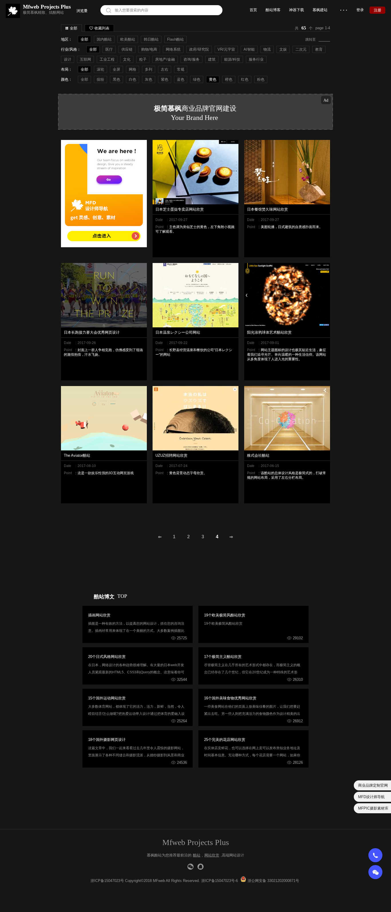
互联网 (85, 59)
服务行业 (256, 59)
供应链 (127, 49)
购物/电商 (149, 49)
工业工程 (107, 59)
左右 (164, 69)
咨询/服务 (191, 59)
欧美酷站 (127, 39)
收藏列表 (101, 28)
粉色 (260, 79)
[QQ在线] (201, 867)
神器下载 (296, 10)
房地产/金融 (165, 59)
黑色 (116, 79)
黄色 (212, 79)
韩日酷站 (151, 39)
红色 (244, 79)
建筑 (212, 59)
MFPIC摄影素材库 (373, 808)
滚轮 (100, 69)
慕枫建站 (320, 10)
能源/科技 (232, 59)
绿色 (196, 79)
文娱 (283, 49)
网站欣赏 (211, 855)
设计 (67, 59)
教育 (319, 49)
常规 (180, 69)
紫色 (164, 79)
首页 (253, 10)
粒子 (143, 59)
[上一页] (160, 537)
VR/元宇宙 (226, 49)
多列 (148, 69)
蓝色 (180, 79)
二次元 (301, 49)
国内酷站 (104, 39)
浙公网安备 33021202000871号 (273, 881)
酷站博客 (273, 10)
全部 (73, 28)
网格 (132, 69)
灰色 (148, 79)
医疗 (109, 49)
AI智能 (249, 49)
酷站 (196, 855)
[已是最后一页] (231, 537)
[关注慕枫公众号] (190, 867)
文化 (127, 59)
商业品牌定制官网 (373, 785)
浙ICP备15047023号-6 (219, 881)
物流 (267, 49)
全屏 (116, 69)
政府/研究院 (199, 49)
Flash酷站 (175, 39)
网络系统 (173, 49)
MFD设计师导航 (371, 797)
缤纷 (100, 79)
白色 (132, 79)
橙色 (228, 79)
